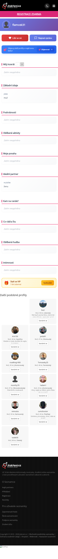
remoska (15, 411)
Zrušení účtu (7, 524)
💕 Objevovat (44, 49)
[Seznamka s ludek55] (15, 431)
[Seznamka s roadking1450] (15, 356)
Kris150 (15, 336)
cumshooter (43, 411)
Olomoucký (47, 339)
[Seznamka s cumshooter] (43, 405)
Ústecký (19, 440)
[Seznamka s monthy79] (15, 379)
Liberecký (47, 313)
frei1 (43, 310)
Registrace (6, 496)
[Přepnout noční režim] (47, 6)
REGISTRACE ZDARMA (29, 14)
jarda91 (43, 336)
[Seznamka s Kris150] (15, 330)
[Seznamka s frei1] (43, 304)
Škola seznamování (10, 516)
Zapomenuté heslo (9, 511)
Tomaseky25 (43, 362)
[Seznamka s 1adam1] (43, 379)
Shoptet (24, 536)
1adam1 (43, 385)
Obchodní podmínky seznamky (41, 534)
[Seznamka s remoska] (15, 405)
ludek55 (15, 437)
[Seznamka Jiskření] (11, 470)
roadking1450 (15, 362)
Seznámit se (43, 321)
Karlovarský (19, 414)
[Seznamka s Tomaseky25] (43, 356)
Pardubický (47, 365)
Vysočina (19, 339)
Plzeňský (47, 414)
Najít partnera (7, 487)
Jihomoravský (19, 365)
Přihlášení (6, 491)
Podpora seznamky (10, 520)
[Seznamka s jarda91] (43, 330)
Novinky (5, 500)
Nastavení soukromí (47, 536)
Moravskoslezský (19, 388)
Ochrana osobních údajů (10, 536)
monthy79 (15, 385)
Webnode (33, 536)
